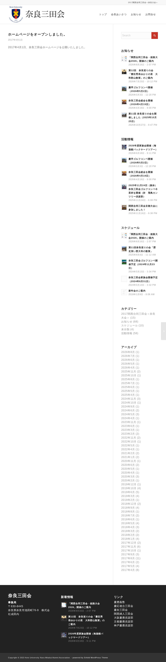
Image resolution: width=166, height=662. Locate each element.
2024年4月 (128, 418)
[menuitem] (142, 2)
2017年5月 (128, 566)
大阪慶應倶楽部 (123, 617)
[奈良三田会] (37, 14)
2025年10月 (128, 375)
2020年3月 (128, 476)
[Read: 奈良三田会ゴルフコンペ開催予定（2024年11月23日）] (124, 262)
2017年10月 (128, 550)
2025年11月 (128, 371)
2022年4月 (128, 449)
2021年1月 (128, 457)
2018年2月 (128, 535)
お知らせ (126, 321)
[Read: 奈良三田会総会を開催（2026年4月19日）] (124, 102)
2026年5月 (128, 363)
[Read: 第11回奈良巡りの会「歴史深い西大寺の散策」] (124, 249)
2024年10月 (128, 402)
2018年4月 (128, 527)
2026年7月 (128, 356)
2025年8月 (128, 379)
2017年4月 (128, 570)
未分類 (125, 329)
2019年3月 (128, 496)
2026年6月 (128, 359)
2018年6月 (128, 519)
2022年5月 (128, 445)
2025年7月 (128, 383)
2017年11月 (128, 546)
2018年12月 (128, 503)
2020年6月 (128, 465)
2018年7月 (128, 515)
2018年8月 (128, 511)
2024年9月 (128, 406)
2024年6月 (128, 410)
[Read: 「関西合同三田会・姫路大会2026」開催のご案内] (124, 59)
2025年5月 (128, 391)
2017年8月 (128, 558)
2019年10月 (128, 488)
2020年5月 (128, 468)
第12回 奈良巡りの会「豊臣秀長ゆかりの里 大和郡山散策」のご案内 (143, 74)
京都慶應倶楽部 (123, 621)
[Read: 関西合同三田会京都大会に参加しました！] (124, 207)
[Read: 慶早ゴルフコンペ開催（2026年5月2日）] (124, 89)
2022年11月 (128, 437)
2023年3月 (128, 430)
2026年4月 (128, 367)
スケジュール (129, 325)
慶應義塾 (119, 602)
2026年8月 (128, 352)
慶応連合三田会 (123, 606)
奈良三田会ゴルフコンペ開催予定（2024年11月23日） (143, 264)
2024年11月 (128, 398)
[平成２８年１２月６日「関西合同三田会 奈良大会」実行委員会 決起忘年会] (163, 331)
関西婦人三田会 (123, 613)
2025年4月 (128, 395)
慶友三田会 (121, 609)
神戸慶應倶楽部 (123, 625)
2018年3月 (128, 531)
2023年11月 (128, 422)
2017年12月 (128, 542)
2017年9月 (128, 554)
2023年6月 (128, 426)
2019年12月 (128, 484)
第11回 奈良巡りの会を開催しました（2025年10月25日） (143, 117)
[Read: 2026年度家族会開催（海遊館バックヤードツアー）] (124, 147)
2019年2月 (128, 500)
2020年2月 (128, 480)
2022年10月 (128, 441)
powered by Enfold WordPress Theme (90, 658)
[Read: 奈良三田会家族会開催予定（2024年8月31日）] (124, 279)
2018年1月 (128, 538)
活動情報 (126, 333)
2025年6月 (128, 387)
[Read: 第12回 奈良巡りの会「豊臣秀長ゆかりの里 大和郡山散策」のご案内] (124, 72)
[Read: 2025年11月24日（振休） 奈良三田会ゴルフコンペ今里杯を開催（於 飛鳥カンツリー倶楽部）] (124, 187)
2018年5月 (128, 523)
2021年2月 (128, 453)
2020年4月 (128, 472)
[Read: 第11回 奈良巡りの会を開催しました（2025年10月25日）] (124, 115)
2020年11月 (128, 461)
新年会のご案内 (137, 291)
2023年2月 (128, 433)
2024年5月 (128, 414)
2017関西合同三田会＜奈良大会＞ (143, 2)
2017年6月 (128, 562)
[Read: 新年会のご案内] (124, 292)
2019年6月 (128, 492)
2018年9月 (128, 507)
